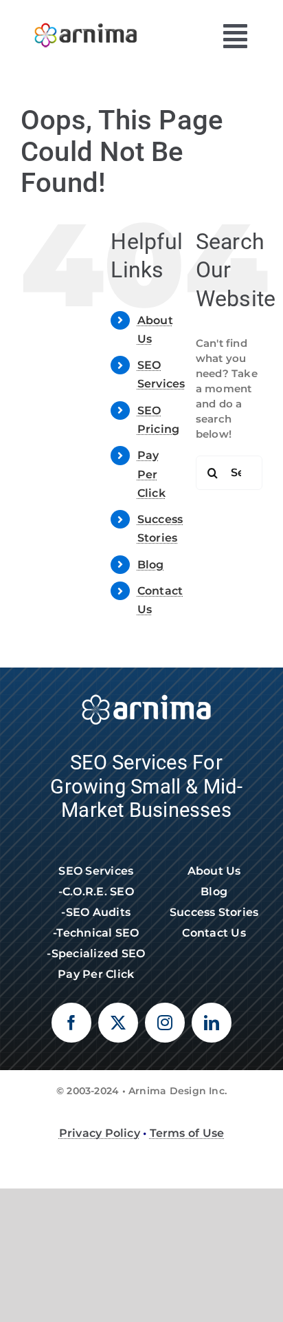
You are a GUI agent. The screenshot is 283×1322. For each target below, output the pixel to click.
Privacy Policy (99, 1133)
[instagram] (165, 1023)
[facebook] (71, 1023)
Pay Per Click (151, 474)
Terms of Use (187, 1133)
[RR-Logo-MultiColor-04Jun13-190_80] (85, 18)
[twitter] (118, 1023)
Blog (150, 564)
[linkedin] (211, 1023)
